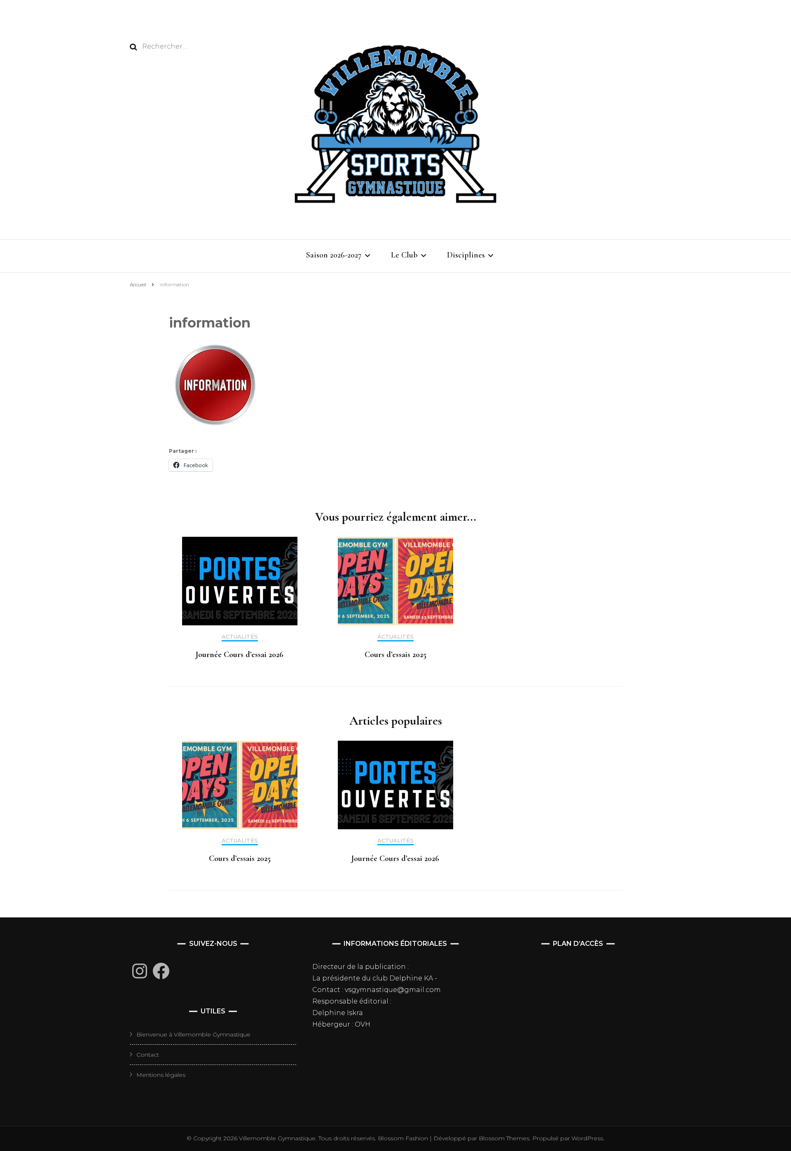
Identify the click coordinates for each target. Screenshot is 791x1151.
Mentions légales (160, 1074)
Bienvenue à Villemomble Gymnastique (193, 1034)
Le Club (404, 255)
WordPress (587, 1138)
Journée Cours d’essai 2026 (239, 655)
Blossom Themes (503, 1138)
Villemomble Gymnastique (277, 1138)
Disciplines (466, 255)
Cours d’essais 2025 (395, 655)
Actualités (240, 637)
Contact (147, 1054)
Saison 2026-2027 (334, 255)
